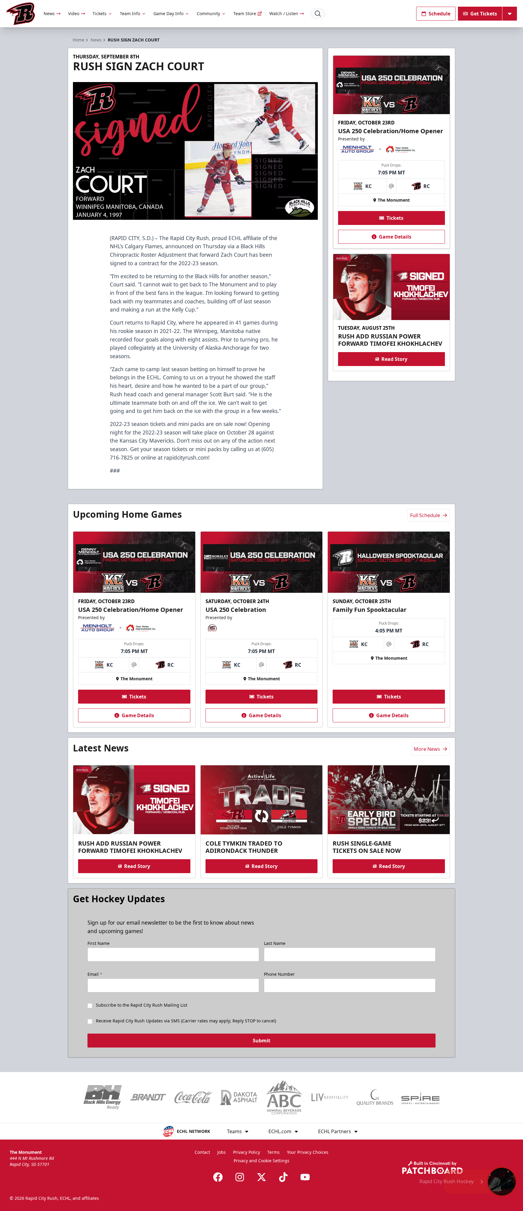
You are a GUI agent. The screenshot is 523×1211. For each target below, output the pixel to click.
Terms (273, 1152)
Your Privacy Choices (307, 1152)
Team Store (244, 13)
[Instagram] (239, 1177)
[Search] (317, 13)
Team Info (130, 13)
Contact (202, 1152)
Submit (261, 1040)
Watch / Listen (283, 13)
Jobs (221, 1152)
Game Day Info (168, 13)
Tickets (100, 13)
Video (73, 13)
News (49, 13)
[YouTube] (305, 1177)
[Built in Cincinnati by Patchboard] (432, 1167)
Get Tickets (483, 13)
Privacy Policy (246, 1152)
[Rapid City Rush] (20, 13)
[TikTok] (283, 1177)
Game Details (395, 236)
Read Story (394, 359)
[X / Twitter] (261, 1177)
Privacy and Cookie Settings (261, 1160)
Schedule (439, 13)
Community (208, 13)
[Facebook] (217, 1177)
